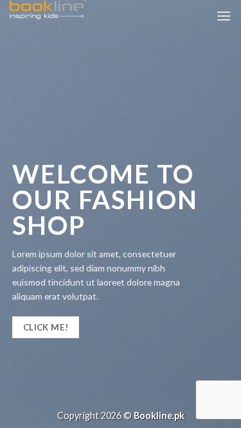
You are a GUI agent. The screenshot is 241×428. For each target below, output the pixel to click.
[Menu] (223, 15)
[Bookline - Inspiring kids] (74, 9)
